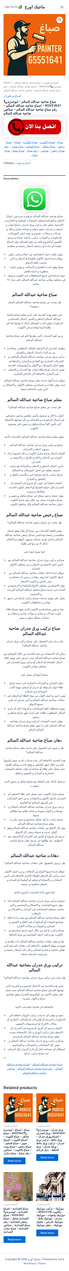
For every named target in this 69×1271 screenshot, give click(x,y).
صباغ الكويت (30, 142)
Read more (14, 1160)
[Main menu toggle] (61, 6)
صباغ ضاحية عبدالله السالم (47, 1064)
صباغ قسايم (32, 146)
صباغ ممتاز (18, 150)
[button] (59, 20)
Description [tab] (11, 178)
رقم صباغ (32, 150)
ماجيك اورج (35, 6)
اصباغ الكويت (47, 142)
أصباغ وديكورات (50, 82)
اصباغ (17, 142)
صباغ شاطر (48, 146)
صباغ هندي (17, 146)
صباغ (60, 142)
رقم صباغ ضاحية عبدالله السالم (35, 1068)
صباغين (44, 150)
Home (7, 82)
